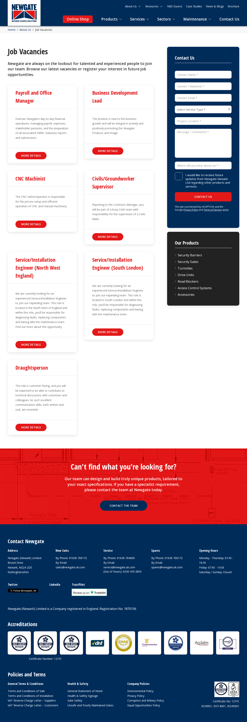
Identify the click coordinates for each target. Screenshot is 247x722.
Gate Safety (75, 700)
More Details (31, 155)
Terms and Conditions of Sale (26, 691)
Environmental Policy (140, 691)
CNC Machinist (30, 178)
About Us (131, 6)
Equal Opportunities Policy (143, 705)
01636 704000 (126, 558)
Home (11, 30)
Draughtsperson (31, 367)
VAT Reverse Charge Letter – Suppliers (32, 700)
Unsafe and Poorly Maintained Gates (90, 705)
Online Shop (78, 19)
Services (137, 19)
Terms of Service (213, 209)
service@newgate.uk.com (119, 567)
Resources (151, 6)
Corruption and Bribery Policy (145, 700)
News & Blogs (215, 6)
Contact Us (229, 19)
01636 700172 (78, 558)
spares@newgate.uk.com (167, 567)
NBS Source (174, 6)
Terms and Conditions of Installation (30, 696)
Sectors (164, 19)
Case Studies (194, 6)
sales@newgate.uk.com (70, 567)
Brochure (233, 6)
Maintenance (195, 19)
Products (109, 19)
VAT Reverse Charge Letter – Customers (33, 705)
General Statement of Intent (85, 691)
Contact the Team (124, 505)
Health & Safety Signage (83, 696)
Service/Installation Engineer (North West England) (37, 267)
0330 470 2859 (132, 571)
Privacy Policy (191, 209)
